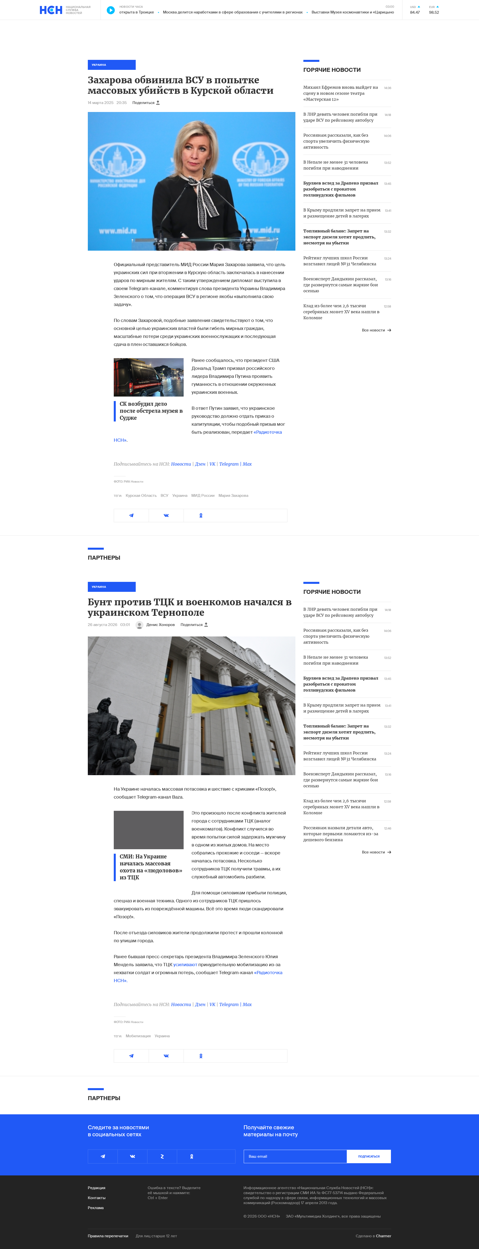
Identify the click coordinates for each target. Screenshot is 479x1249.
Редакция (96, 1187)
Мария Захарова (233, 495)
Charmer (383, 1236)
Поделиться (143, 102)
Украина (179, 495)
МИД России (203, 495)
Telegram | (231, 464)
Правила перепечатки (108, 1236)
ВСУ (164, 495)
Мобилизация (138, 1036)
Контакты (97, 1197)
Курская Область (141, 495)
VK (212, 464)
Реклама (96, 1207)
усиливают (185, 965)
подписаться (369, 1156)
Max (247, 464)
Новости (181, 464)
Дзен (200, 464)
